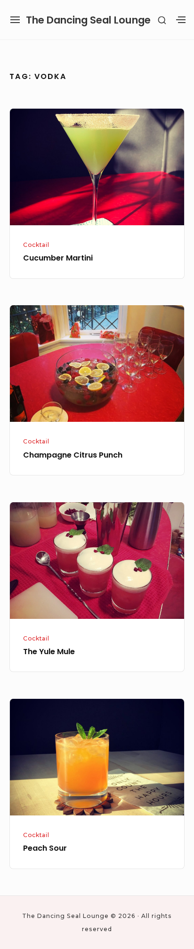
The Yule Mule (49, 651)
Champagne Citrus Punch (72, 455)
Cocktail (36, 244)
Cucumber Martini (58, 258)
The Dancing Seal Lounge (88, 20)
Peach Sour (45, 848)
